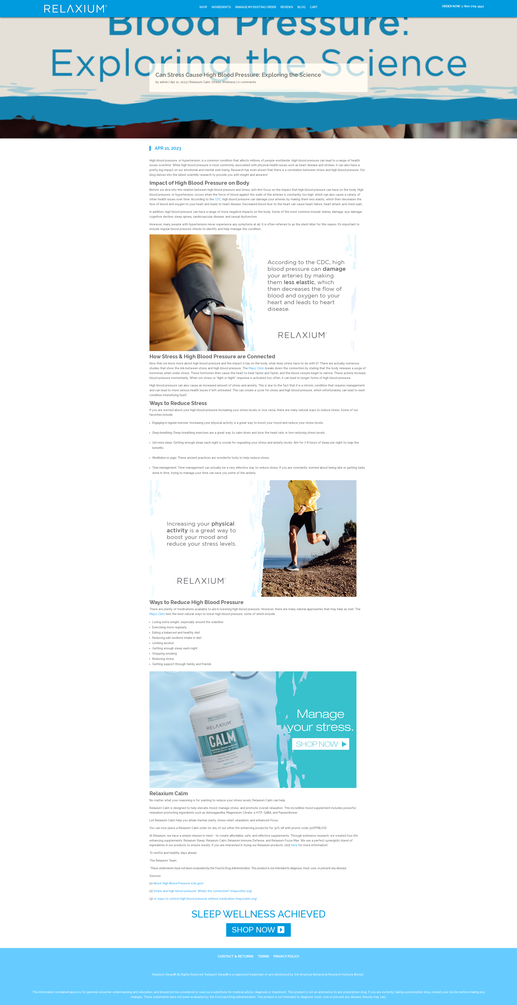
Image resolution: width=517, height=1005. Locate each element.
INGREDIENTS (221, 7)
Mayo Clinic (256, 368)
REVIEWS (287, 7)
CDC (218, 199)
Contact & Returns (235, 956)
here (294, 845)
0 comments (247, 82)
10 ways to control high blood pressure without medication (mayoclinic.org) (205, 898)
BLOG (301, 7)
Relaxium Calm (199, 82)
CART (314, 7)
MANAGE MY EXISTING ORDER (255, 7)
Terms (263, 956)
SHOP (203, 7)
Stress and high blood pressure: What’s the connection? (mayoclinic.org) (202, 891)
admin (164, 82)
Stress (216, 82)
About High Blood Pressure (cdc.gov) (178, 883)
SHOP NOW (253, 929)
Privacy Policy (286, 956)
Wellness (229, 82)
